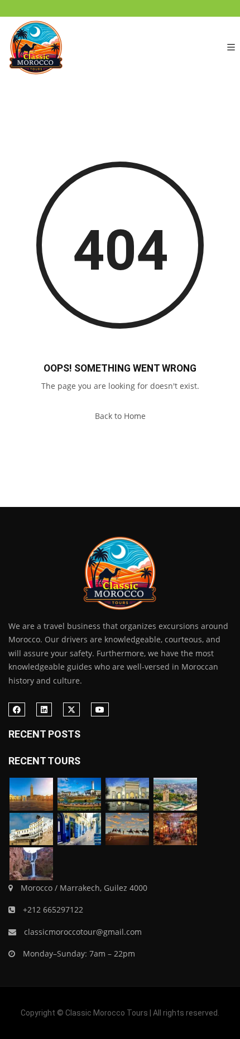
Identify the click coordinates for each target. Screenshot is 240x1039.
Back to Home (120, 416)
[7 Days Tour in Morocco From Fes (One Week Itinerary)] (127, 794)
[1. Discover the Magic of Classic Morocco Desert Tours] (36, 47)
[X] (71, 709)
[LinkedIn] (44, 709)
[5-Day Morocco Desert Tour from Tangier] (79, 829)
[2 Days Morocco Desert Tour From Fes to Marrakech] (175, 794)
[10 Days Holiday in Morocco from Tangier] (31, 829)
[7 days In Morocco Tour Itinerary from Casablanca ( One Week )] (31, 794)
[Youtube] (100, 709)
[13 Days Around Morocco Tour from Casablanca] (79, 794)
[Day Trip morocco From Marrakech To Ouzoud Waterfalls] (31, 863)
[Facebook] (16, 709)
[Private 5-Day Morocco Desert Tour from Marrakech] (127, 829)
